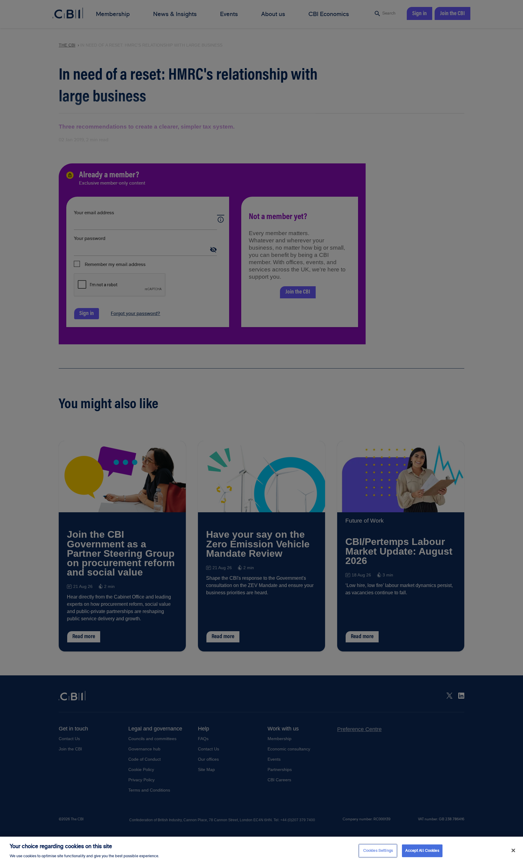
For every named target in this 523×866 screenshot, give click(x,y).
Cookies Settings (378, 850)
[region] (261, 851)
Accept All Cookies (422, 850)
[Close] (513, 850)
